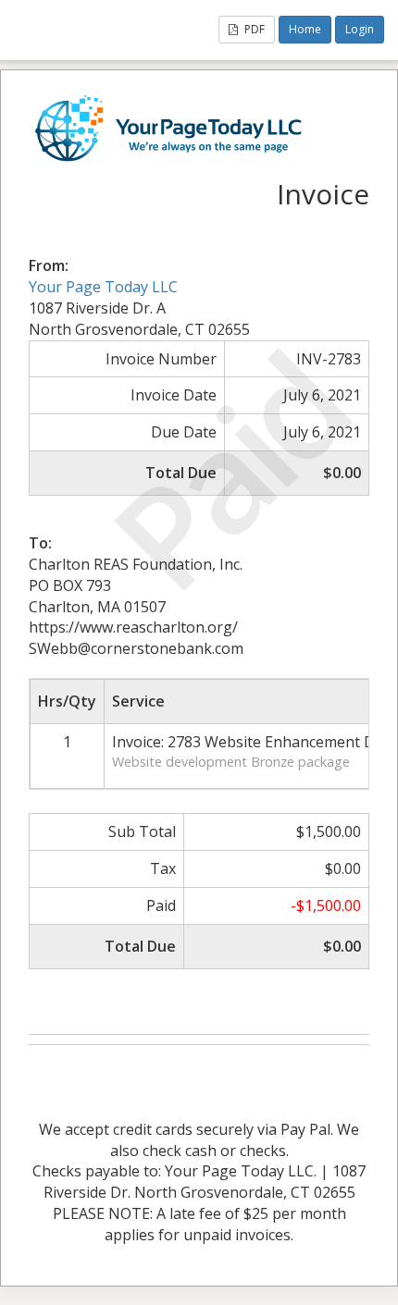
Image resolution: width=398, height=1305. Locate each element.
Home (305, 29)
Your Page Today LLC (103, 287)
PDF (253, 29)
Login (359, 29)
